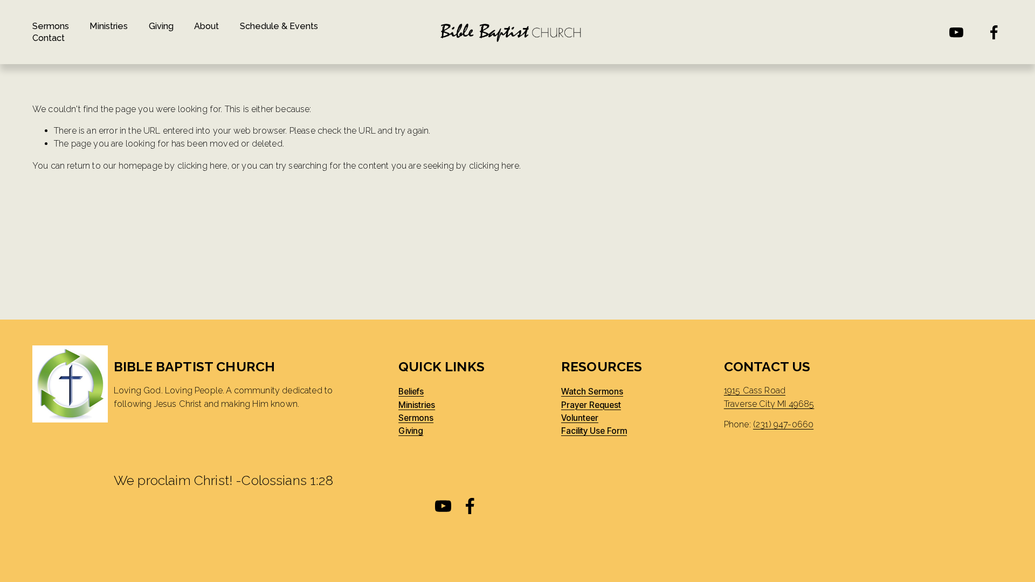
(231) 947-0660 (783, 424)
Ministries (108, 26)
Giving (161, 26)
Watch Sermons (592, 391)
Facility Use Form (594, 431)
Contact (48, 38)
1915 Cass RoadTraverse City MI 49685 (769, 396)
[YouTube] (956, 32)
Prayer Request (591, 405)
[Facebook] (994, 32)
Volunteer (579, 418)
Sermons (50, 26)
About (206, 26)
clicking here (202, 166)
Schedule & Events (279, 26)
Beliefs (411, 391)
